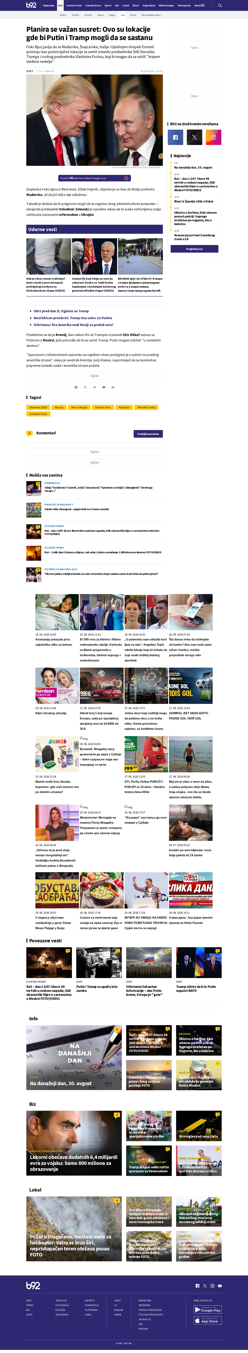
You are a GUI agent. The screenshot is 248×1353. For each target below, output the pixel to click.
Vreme (118, 1314)
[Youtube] (220, 1286)
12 (38, 548)
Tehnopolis (92, 1305)
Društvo (185, 1072)
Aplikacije (145, 1319)
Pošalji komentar (148, 434)
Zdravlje (61, 1300)
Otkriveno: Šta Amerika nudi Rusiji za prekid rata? (73, 324)
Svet (29, 71)
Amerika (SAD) (39, 407)
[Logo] (31, 5)
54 (38, 483)
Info (28, 1300)
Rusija (59, 407)
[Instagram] (213, 137)
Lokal (88, 1314)
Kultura (60, 1310)
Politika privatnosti (151, 1314)
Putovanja (62, 1305)
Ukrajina (125, 407)
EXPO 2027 (135, 1119)
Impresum (144, 1305)
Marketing (145, 1300)
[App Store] (208, 1320)
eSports (90, 1300)
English (118, 1310)
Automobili (91, 1310)
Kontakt (144, 1328)
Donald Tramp (147, 407)
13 (168, 950)
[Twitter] (194, 137)
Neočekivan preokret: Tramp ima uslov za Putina (73, 318)
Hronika (184, 1033)
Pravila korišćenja (150, 1310)
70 (38, 569)
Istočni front (104, 407)
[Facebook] (175, 137)
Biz (28, 1310)
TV (115, 1305)
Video (117, 1300)
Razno (34, 1077)
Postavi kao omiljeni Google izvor (83, 178)
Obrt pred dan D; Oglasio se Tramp (61, 311)
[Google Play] (208, 1309)
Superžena (62, 1314)
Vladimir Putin (39, 414)
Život (29, 1314)
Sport (30, 1305)
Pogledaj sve (194, 249)
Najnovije (48, 5)
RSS (141, 1324)
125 (38, 505)
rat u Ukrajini (80, 407)
